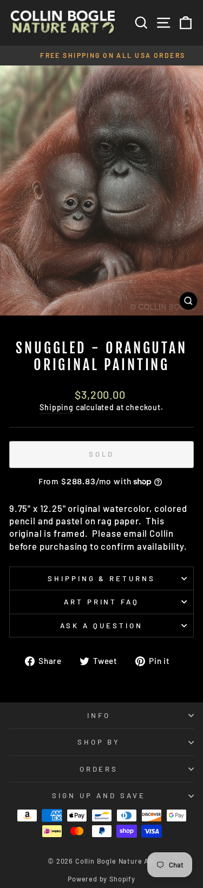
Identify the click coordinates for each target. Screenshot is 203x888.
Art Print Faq (102, 601)
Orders (99, 769)
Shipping (57, 407)
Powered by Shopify (101, 878)
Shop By (99, 742)
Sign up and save (99, 795)
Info (98, 715)
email (135, 533)
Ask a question (101, 625)
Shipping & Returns (102, 578)
